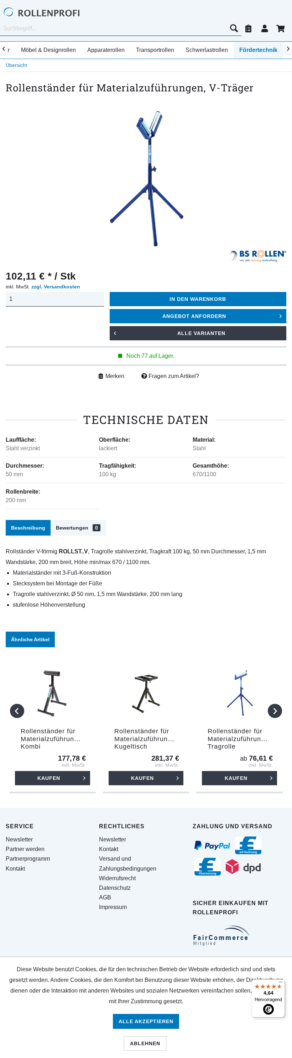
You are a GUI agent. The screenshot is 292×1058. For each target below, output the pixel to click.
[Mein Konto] (264, 28)
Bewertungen (77, 528)
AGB (105, 897)
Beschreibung (28, 528)
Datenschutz (115, 888)
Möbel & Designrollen (48, 50)
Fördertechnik (258, 50)
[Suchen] (233, 28)
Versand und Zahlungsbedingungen (127, 863)
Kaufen (48, 778)
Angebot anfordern (194, 316)
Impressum (113, 907)
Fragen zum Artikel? (173, 376)
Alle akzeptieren (146, 1021)
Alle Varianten (201, 333)
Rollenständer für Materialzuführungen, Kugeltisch (148, 739)
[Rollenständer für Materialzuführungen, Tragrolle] (239, 692)
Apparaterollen (106, 50)
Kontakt (15, 869)
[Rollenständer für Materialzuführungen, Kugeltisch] (146, 692)
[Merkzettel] (248, 28)
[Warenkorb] (280, 28)
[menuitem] (120, 28)
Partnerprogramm (28, 859)
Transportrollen (155, 50)
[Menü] (280, 983)
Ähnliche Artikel (30, 639)
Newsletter (19, 839)
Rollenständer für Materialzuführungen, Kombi (54, 739)
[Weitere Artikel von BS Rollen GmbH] (258, 257)
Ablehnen (145, 1043)
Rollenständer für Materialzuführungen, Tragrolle (241, 739)
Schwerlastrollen (207, 50)
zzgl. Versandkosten (55, 286)
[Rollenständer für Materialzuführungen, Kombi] (52, 692)
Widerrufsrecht (117, 878)
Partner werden (25, 849)
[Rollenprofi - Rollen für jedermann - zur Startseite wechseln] (53, 12)
